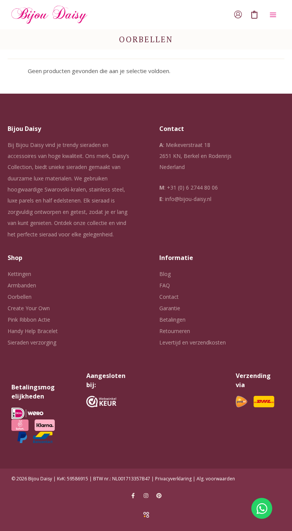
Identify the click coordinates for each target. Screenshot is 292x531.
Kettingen (19, 273)
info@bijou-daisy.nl (188, 199)
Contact (169, 296)
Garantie (169, 308)
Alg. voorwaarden (216, 478)
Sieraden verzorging (32, 342)
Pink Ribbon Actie (29, 319)
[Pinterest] (159, 495)
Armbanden (22, 285)
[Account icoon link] (238, 14)
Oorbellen (20, 296)
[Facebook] (133, 495)
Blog (165, 273)
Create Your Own (29, 308)
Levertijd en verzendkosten (192, 342)
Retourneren (174, 331)
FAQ (164, 285)
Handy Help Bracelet (33, 331)
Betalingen (172, 319)
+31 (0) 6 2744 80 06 (192, 187)
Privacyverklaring (173, 478)
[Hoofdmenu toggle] (273, 14)
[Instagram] (146, 495)
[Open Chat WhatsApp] (261, 508)
